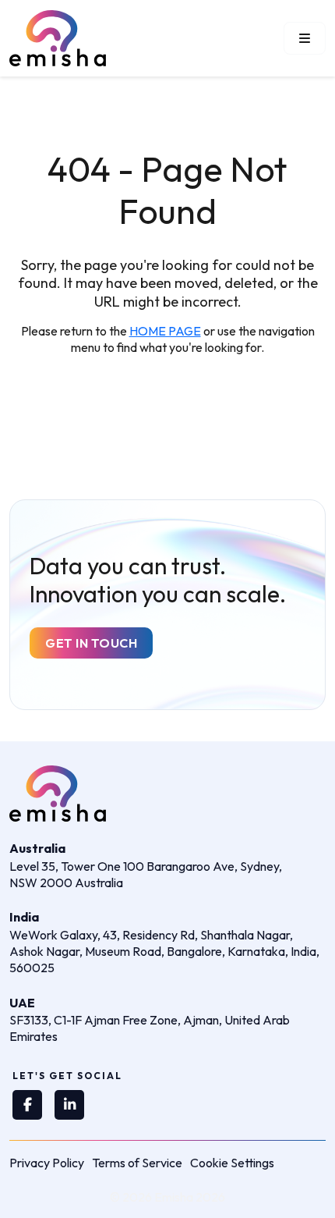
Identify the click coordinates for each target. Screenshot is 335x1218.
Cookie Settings (232, 1162)
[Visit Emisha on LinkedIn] (69, 1105)
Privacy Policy (46, 1162)
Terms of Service (137, 1162)
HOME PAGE (165, 331)
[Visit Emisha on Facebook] (27, 1105)
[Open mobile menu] (305, 38)
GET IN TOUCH (91, 643)
